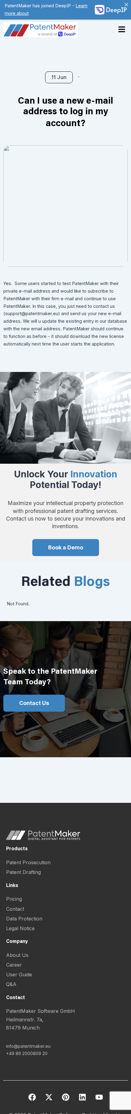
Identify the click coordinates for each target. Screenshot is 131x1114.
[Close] (126, 4)
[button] (122, 29)
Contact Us (34, 703)
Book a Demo (65, 547)
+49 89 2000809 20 (27, 1053)
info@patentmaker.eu (28, 1046)
